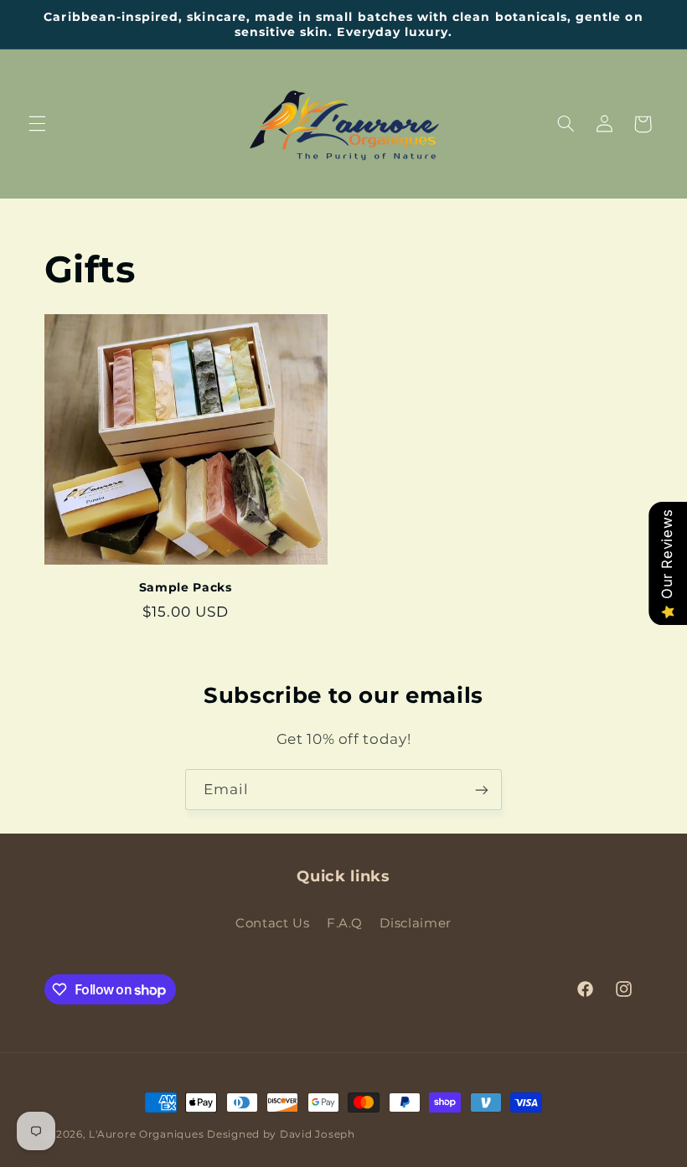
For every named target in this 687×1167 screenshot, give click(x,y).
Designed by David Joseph (281, 1134)
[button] (37, 124)
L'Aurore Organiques (146, 1134)
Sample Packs (185, 587)
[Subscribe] (481, 789)
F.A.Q (345, 923)
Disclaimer (415, 923)
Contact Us (272, 923)
